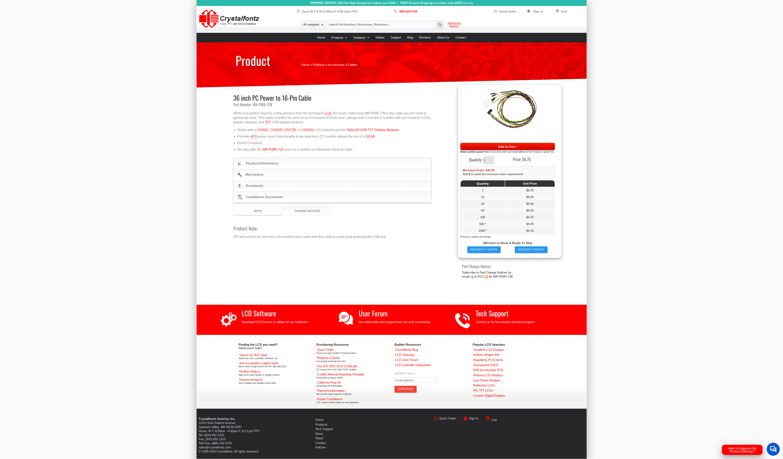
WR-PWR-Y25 (273, 149)
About (319, 438)
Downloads (250, 185)
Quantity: (475, 159)
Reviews (425, 37)
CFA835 (307, 130)
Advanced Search (454, 25)
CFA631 (263, 130)
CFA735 (290, 130)
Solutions (359, 37)
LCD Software (259, 313)
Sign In (538, 11)
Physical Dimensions (257, 163)
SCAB (370, 136)
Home (321, 37)
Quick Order (505, 11)
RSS (481, 276)
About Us (443, 37)
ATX (254, 136)
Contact (461, 37)
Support (396, 37)
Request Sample (531, 249)
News (319, 433)
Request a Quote (484, 249)
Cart (564, 11)
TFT (268, 122)
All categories (311, 24)
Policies (320, 447)
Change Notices (307, 211)
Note (258, 211)
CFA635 (276, 130)
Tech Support (492, 313)
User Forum (373, 313)
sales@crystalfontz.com (215, 447)
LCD (328, 113)
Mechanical (250, 174)
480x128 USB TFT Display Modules (373, 130)
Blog (410, 37)
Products (337, 37)
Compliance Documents (260, 197)
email (465, 276)
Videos (380, 37)
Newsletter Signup (405, 373)
